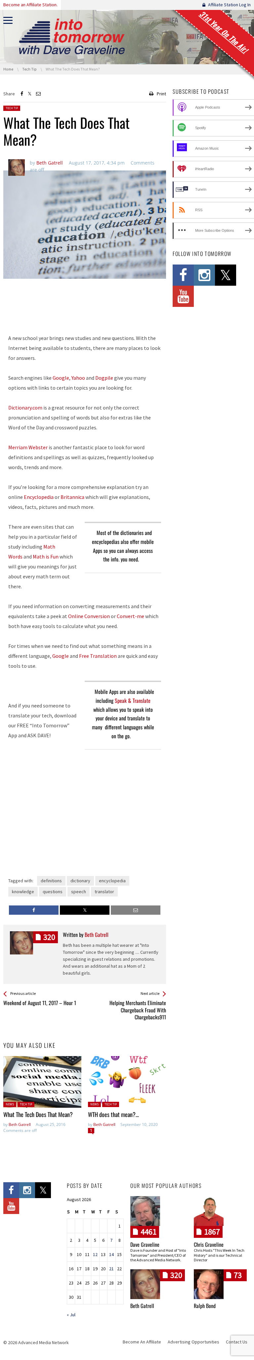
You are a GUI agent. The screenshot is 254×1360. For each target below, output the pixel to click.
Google (61, 377)
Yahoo (78, 377)
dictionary (80, 881)
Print (161, 94)
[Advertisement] (84, 311)
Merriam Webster (28, 447)
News (10, 1104)
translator (104, 892)
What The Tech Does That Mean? (39, 1114)
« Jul (71, 1315)
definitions (51, 881)
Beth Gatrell (20, 1124)
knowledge (23, 892)
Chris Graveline (209, 1244)
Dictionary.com (25, 407)
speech (78, 892)
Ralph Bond (205, 1306)
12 (95, 1254)
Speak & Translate (132, 700)
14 (111, 1254)
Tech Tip (12, 108)
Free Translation (98, 656)
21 (111, 1269)
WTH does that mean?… (113, 1114)
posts (49, 937)
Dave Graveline (144, 1244)
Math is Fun (46, 556)
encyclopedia (112, 881)
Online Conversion (89, 616)
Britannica (72, 497)
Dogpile (104, 377)
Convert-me (130, 616)
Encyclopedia (39, 497)
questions (53, 892)
